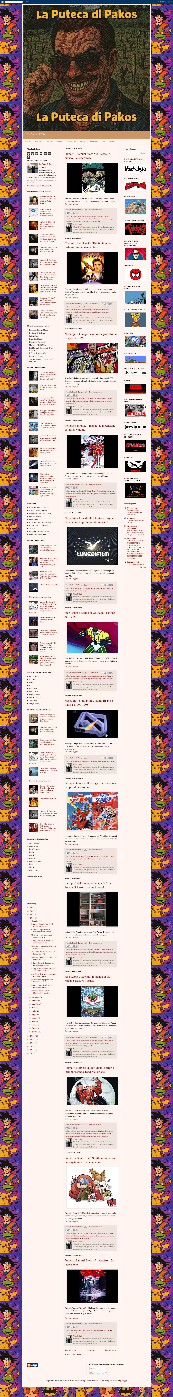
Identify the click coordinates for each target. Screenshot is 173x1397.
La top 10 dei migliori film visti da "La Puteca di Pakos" (48, 770)
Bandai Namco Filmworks (95, 491)
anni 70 (78, 1041)
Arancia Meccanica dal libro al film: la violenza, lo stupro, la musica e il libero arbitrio (48, 647)
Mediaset (94, 761)
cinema (59, 141)
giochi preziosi (101, 398)
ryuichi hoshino (99, 493)
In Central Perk (133, 562)
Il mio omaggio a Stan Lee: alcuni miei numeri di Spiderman (48, 547)
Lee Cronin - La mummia (135, 564)
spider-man (101, 952)
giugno (34, 1014)
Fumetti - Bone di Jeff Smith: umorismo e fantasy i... (41, 986)
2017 (32, 1053)
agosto (34, 1007)
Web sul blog (132, 507)
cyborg (88, 676)
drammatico (103, 307)
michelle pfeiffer (78, 312)
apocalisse (85, 216)
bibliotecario (93, 216)
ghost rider (97, 1131)
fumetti (28, 141)
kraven (68, 1133)
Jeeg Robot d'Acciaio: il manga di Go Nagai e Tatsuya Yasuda (87, 978)
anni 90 (83, 307)
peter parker (102, 1133)
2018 (32, 1050)
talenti (111, 141)
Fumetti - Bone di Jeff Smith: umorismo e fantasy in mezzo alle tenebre (90, 1160)
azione (80, 1233)
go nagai (100, 676)
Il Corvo (102, 949)
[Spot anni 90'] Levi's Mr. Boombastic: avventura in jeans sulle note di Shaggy (48, 301)
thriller (83, 1136)
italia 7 (74, 401)
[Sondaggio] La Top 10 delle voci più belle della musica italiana (48, 249)
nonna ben (110, 1236)
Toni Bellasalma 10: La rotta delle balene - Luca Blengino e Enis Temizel (135, 532)
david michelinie (82, 1131)
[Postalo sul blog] (69, 213)
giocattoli (93, 398)
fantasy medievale (72, 309)
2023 (32, 918)
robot (104, 678)
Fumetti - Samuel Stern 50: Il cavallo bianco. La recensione (87, 156)
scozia (98, 221)
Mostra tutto (142, 567)
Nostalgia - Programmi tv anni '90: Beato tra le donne (48, 387)
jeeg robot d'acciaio (79, 678)
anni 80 (78, 307)
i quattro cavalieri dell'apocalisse (86, 219)
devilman (90, 949)
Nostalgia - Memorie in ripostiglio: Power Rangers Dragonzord (48, 412)
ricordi (98, 401)
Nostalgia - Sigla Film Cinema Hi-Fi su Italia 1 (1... (43, 958)
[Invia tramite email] (66, 213)
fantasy (110, 307)
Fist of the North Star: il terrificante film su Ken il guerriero (48, 450)
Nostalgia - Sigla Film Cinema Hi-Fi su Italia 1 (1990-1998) (89, 702)
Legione (112, 219)
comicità (100, 1233)
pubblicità (94, 141)
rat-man (83, 952)
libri (103, 141)
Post (93, 1368)
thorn (81, 1238)
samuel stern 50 (90, 221)
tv (105, 401)
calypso (73, 1131)
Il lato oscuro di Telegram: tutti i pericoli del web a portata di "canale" (46, 212)
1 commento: (93, 303)
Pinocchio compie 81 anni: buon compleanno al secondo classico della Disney (48, 717)
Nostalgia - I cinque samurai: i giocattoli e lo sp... (42, 936)
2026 (32, 907)
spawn (109, 1133)
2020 (32, 1043)
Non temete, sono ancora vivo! (40, 597)
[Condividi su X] (71, 213)
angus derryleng (76, 216)
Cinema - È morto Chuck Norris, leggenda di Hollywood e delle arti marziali (48, 313)
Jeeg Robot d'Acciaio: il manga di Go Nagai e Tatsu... (43, 975)
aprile (34, 1021)
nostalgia (38, 141)
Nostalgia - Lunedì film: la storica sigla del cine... (43, 947)
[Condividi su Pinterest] (76, 213)
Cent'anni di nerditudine (132, 527)
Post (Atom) (76, 1354)
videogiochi (71, 141)
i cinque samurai (75, 493)
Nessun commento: (95, 209)
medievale (105, 309)
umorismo (87, 1238)
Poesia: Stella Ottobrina (48, 584)
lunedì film (109, 588)
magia (68, 221)
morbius (95, 1133)
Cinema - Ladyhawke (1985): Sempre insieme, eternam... (42, 930)
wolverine (105, 1136)
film (79, 309)
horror (73, 219)
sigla (85, 591)
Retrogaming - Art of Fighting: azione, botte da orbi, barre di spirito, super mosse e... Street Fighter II (48, 660)
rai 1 (81, 591)
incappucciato (89, 1236)
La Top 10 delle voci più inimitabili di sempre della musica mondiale (47, 225)
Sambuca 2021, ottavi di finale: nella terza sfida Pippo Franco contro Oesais (47, 789)
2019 (32, 1046)
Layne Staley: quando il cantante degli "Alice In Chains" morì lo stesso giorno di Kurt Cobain (48, 288)
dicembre (35, 921)
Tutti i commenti (98, 1373)
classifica (83, 949)
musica (49, 141)
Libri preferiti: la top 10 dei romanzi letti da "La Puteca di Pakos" (48, 425)
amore (73, 307)
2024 (32, 914)
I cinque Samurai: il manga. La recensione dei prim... (42, 964)
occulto (72, 221)
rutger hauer (105, 312)
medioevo (69, 312)
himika (106, 1041)
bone (77, 949)
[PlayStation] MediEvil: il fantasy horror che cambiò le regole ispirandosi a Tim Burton (47, 478)
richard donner (95, 312)
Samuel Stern (80, 221)
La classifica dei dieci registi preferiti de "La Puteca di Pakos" (48, 463)
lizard (72, 1133)
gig (88, 398)
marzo (34, 1025)
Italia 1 (87, 761)
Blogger (124, 1380)
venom (99, 1136)
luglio (34, 1011)
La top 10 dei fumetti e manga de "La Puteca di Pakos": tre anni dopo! (88, 885)
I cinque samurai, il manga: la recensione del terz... (42, 941)
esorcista (103, 1330)
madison (72, 1333)
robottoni (110, 678)
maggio (35, 1018)
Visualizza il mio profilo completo (39, 186)
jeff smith (98, 1236)
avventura (90, 307)
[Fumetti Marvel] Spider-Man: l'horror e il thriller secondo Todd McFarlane (90, 1070)
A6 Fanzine (131, 538)
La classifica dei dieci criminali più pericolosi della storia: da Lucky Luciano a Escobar (48, 275)
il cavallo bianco (103, 219)
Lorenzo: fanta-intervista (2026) (135, 521)
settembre (35, 1004)
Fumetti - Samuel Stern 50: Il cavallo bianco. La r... (42, 925)
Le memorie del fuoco (48, 798)
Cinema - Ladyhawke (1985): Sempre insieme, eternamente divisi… (88, 245)
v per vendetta (72, 955)
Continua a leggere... (72, 204)
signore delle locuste (72, 1238)
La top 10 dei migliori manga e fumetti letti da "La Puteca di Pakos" (48, 632)
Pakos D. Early (47, 164)
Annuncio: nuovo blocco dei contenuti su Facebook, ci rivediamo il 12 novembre (48, 574)
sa (87, 952)
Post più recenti (70, 1350)
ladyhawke (85, 309)
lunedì (93, 588)
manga (82, 141)
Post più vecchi (110, 1350)
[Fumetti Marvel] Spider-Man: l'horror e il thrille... (42, 980)
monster (77, 952)
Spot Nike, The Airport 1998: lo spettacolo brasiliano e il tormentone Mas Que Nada (48, 562)
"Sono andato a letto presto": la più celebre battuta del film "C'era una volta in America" (48, 237)
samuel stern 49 (91, 1333)
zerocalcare (81, 955)
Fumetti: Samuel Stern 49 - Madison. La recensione (41, 991)
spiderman (109, 952)
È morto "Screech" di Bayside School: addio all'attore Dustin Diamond (48, 199)
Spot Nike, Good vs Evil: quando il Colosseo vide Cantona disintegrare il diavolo (48, 827)
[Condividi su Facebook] (74, 213)
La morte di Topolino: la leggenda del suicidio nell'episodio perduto (48, 262)
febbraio (35, 1028)
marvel (77, 1133)
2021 (32, 1039)
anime (73, 398)
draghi (71, 1236)
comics (106, 1233)
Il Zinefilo (130, 518)
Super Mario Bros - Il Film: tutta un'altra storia (47, 619)
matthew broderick (95, 309)
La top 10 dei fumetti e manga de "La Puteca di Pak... (43, 969)
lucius (104, 1236)
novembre (36, 997)
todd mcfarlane (91, 1136)
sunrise (106, 493)
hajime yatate (103, 856)
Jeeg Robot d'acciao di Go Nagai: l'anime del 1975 (43, 952)
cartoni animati (81, 676)
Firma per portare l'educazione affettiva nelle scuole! (134, 512)
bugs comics (82, 1330)
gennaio (35, 1031)
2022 (32, 1036)
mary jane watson (86, 1133)
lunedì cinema (100, 588)
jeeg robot (69, 678)
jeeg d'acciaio (107, 676)
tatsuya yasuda (87, 1046)
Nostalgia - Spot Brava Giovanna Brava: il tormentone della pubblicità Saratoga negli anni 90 (48, 491)
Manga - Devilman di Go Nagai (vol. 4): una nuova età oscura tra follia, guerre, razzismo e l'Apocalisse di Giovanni (42, 607)
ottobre (34, 1000)
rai (79, 591)
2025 (32, 911)
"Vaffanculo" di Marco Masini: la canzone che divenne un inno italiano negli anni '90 (48, 375)
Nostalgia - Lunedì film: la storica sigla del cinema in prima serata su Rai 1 (89, 520)
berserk (73, 949)
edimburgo (107, 216)
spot (102, 401)
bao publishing (87, 1233)
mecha (93, 678)
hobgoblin (104, 1131)
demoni (101, 216)
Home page (91, 1350)
